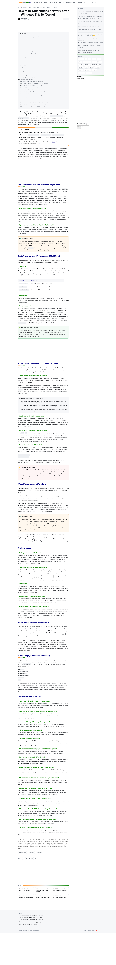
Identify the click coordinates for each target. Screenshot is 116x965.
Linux (86, 67)
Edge (80, 61)
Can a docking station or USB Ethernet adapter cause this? (34, 104)
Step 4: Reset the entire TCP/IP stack (29, 59)
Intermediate (94, 64)
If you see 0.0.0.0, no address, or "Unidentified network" (33, 41)
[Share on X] (23, 858)
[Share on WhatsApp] (29, 858)
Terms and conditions (71, 2)
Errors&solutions (24, 7)
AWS (89, 59)
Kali (100, 64)
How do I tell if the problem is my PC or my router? (32, 85)
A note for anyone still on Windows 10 (29, 75)
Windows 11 (23, 45)
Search (45, 2)
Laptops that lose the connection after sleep (31, 67)
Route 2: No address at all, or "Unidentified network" (32, 51)
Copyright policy (53, 2)
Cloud (99, 59)
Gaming (99, 61)
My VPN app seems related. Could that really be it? (32, 101)
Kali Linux (81, 67)
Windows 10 (24, 47)
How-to (80, 64)
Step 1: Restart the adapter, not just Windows (31, 53)
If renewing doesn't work (26, 48)
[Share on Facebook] (26, 858)
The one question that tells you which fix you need (32, 37)
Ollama (91, 67)
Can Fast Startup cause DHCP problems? (30, 93)
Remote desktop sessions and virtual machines (31, 73)
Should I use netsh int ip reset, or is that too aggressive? (33, 95)
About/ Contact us (38, 2)
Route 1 (53, 141)
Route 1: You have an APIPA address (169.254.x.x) (32, 43)
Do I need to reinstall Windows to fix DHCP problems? (33, 106)
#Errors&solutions (22, 852)
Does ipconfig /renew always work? (29, 89)
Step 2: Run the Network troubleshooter (30, 55)
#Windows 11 (39, 852)
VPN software (24, 69)
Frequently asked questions (26, 79)
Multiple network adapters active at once (30, 71)
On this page (23, 33)
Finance (94, 61)
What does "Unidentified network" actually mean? (32, 81)
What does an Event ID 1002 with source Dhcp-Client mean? (34, 102)
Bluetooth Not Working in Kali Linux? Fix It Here (88, 26)
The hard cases (24, 63)
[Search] (92, 2)
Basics (94, 59)
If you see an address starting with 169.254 (30, 39)
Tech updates (87, 70)
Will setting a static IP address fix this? (29, 87)
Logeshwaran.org (26, 930)
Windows (95, 70)
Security (81, 70)
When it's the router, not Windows (28, 61)
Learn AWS (61, 2)
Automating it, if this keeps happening (29, 77)
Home (19, 7)
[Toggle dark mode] (95, 2)
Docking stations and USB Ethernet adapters (31, 65)
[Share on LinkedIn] (32, 858)
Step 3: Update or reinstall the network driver (31, 57)
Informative (87, 64)
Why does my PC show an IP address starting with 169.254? (34, 83)
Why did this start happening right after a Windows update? (34, 91)
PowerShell (97, 67)
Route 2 (38, 143)
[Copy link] (36, 858)
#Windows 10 (31, 852)
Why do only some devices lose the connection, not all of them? (35, 97)
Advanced (81, 59)
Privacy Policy (81, 2)
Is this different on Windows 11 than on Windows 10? (32, 98)
